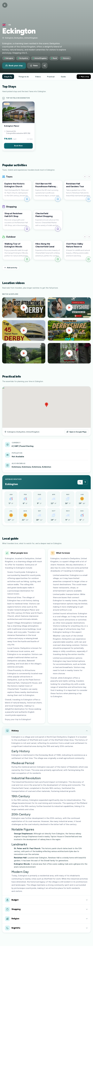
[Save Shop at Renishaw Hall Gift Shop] (27, 228)
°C (80, 482)
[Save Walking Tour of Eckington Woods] (27, 259)
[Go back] (5, 5)
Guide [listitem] (63, 77)
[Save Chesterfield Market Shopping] (57, 228)
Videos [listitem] (38, 77)
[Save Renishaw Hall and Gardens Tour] (88, 199)
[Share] (44, 65)
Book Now (18, 146)
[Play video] (23, 307)
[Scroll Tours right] (89, 176)
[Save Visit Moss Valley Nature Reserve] (88, 259)
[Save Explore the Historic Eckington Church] (27, 199)
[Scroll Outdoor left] (85, 236)
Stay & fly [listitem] (8, 77)
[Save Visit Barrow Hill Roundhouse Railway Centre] (57, 199)
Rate (35, 65)
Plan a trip (84, 77)
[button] (18, 126)
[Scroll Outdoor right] (89, 236)
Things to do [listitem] (23, 77)
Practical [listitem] (50, 77)
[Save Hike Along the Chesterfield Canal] (57, 259)
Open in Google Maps (78, 432)
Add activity (12, 268)
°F (85, 482)
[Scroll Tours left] (85, 176)
